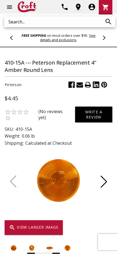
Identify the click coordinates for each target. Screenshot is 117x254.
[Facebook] (71, 84)
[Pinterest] (104, 84)
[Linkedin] (96, 84)
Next (103, 37)
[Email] (79, 84)
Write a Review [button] (93, 114)
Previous (13, 37)
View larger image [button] (33, 227)
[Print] (88, 84)
